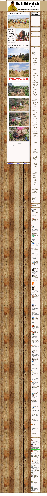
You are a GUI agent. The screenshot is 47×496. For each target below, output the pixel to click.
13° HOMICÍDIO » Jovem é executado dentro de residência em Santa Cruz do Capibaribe (36, 394)
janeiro (33, 200)
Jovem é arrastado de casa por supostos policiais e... (35, 131)
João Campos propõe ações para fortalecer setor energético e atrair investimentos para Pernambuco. (36, 236)
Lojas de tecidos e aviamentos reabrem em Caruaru (36, 360)
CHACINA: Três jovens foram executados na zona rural (34, 158)
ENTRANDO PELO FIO (34, 163)
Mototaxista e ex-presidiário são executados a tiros (35, 144)
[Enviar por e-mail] (18, 143)
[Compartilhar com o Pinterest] (20, 143)
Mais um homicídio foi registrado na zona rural (35, 84)
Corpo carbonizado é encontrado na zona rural (35, 145)
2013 (32, 202)
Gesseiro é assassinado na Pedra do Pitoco (35, 151)
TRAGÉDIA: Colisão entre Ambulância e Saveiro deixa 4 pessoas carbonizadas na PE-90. (36, 482)
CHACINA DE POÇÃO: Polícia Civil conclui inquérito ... (34, 111)
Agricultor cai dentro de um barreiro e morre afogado (35, 109)
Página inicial (18, 163)
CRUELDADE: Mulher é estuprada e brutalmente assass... (35, 70)
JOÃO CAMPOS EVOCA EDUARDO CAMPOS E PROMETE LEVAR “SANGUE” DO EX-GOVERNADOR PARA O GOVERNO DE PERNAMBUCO (35, 219)
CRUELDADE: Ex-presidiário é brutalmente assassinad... (35, 133)
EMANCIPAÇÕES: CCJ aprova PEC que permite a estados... (35, 68)
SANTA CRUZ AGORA (34, 424)
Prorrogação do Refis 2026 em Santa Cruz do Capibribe (36, 283)
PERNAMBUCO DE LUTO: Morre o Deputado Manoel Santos (35, 121)
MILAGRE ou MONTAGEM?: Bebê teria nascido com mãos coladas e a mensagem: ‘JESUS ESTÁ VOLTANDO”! (36, 445)
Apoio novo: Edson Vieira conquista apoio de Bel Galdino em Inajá (36, 243)
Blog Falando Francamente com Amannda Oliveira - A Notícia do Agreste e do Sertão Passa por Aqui (35, 234)
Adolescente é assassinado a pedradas (35, 91)
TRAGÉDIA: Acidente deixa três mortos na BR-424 (35, 148)
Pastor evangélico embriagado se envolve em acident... (34, 62)
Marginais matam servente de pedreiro (35, 194)
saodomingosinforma (34, 294)
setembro (33, 53)
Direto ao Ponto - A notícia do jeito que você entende (35, 286)
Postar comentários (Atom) (19, 165)
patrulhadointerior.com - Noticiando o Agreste (34, 433)
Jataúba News (33, 241)
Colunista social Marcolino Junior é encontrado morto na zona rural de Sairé (36, 487)
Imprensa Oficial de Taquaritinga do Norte (34, 331)
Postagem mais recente (10, 163)
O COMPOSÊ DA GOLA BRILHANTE (34, 119)
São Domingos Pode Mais (34, 301)
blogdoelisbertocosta (34, 205)
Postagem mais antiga (26, 163)
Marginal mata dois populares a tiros (34, 177)
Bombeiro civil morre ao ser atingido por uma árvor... (35, 166)
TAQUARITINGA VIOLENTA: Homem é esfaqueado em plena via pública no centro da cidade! (36, 476)
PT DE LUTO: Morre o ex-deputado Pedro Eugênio (35, 112)
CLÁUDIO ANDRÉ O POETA (35, 261)
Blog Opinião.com (34, 400)
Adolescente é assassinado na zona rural (35, 130)
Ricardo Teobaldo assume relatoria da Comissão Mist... (34, 66)
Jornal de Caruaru (34, 339)
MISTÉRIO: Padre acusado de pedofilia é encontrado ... (35, 75)
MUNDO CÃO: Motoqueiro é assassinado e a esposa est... (35, 175)
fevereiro (33, 199)
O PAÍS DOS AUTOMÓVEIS (35, 185)
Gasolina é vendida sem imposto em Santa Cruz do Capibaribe (36, 387)
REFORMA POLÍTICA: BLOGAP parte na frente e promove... (35, 59)
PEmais (32, 311)
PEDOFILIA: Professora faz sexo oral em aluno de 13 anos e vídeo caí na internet (36, 440)
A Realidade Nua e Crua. (34, 350)
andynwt (25, 494)
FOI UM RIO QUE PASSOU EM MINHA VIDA (35, 136)
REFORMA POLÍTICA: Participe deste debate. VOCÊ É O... (34, 96)
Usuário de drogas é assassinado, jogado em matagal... (35, 93)
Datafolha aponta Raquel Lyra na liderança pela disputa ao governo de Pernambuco (35, 256)
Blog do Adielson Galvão (34, 413)
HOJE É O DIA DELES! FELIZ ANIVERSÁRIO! (34, 60)
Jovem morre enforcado (34, 196)
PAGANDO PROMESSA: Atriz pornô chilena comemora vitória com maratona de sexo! (36, 451)
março (33, 198)
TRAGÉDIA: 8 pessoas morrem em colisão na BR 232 (36, 466)
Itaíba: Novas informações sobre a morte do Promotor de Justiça (36, 471)
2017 (32, 48)
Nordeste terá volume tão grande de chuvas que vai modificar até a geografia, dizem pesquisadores (36, 456)
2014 (32, 201)
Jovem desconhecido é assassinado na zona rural (34, 101)
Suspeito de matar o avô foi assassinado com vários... (35, 116)
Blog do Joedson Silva (34, 345)
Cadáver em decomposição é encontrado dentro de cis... (35, 72)
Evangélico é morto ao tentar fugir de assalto (34, 80)
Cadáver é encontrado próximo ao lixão (34, 169)
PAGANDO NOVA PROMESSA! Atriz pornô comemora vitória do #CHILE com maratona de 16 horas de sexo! (36, 460)
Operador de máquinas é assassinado (34, 141)
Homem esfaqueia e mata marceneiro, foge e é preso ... (34, 106)
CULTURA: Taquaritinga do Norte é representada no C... (35, 187)
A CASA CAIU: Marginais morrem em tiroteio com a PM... (35, 139)
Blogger (30, 494)
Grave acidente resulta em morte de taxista (35, 122)
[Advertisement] (35, 22)
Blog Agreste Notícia (34, 209)
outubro (33, 52)
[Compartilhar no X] (19, 143)
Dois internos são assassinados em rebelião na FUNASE (34, 114)
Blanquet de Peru (34, 88)
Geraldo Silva (33, 381)
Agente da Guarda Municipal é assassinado (35, 162)
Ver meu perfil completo (33, 206)
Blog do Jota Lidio (34, 435)
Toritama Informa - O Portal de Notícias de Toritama (35, 358)
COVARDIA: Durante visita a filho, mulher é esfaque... (35, 64)
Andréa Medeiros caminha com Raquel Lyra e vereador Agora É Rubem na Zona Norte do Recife (35, 249)
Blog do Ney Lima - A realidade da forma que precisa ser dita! (35, 254)
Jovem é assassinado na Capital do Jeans (34, 129)
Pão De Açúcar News (34, 376)
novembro (33, 51)
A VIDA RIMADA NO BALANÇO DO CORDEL (35, 78)
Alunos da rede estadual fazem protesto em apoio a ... (35, 126)
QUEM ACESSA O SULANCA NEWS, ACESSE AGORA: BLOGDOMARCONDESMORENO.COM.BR (36, 372)
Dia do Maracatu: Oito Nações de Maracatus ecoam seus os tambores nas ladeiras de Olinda (36, 325)
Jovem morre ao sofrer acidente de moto (34, 173)
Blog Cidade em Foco (34, 248)
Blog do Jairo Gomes (34, 225)
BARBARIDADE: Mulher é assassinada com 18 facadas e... (34, 182)
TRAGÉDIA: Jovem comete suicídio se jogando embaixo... (35, 103)
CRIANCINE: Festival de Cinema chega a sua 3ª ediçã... (34, 170)
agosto (33, 54)
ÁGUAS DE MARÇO (34, 197)
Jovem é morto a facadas (34, 178)
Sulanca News (33, 370)
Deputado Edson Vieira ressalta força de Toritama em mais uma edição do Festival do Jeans (36, 288)
